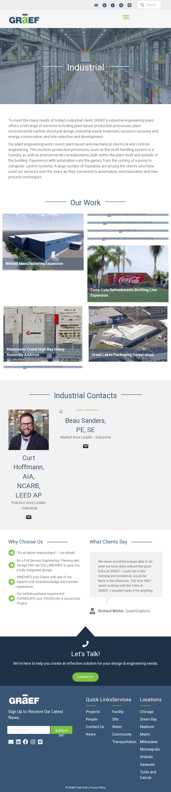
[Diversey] (128, 231)
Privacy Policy (98, 787)
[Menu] (126, 17)
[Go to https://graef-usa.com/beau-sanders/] (85, 411)
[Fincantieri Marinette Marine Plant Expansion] (128, 224)
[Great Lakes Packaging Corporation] (128, 335)
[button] (96, 5)
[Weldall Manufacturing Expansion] (43, 242)
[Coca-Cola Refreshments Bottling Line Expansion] (128, 274)
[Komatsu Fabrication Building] (128, 239)
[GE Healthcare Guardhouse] (42, 368)
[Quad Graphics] (128, 216)
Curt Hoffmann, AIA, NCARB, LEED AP (28, 476)
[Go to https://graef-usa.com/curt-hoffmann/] (28, 429)
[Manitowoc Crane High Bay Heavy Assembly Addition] (42, 335)
